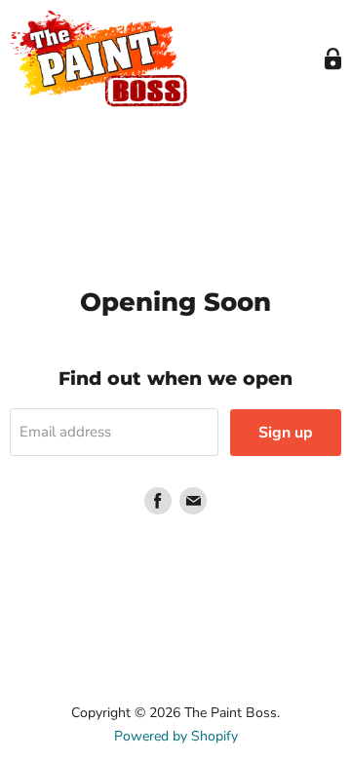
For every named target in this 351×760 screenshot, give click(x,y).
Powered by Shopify (176, 736)
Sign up (285, 432)
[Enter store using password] (333, 59)
